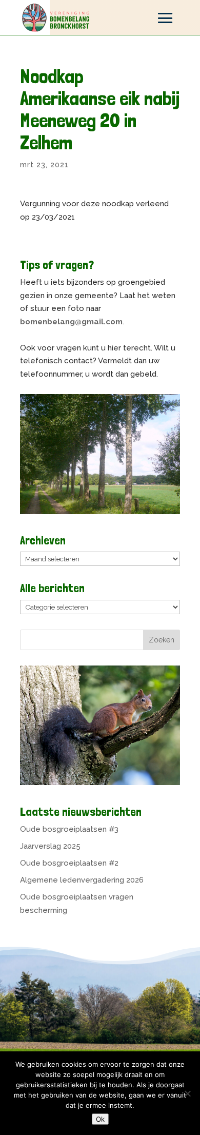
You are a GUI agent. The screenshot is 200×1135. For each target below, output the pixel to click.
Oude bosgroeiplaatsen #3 (69, 829)
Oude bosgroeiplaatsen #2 (69, 863)
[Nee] (187, 1093)
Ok (100, 1119)
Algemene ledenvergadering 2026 (82, 880)
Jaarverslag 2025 (50, 846)
